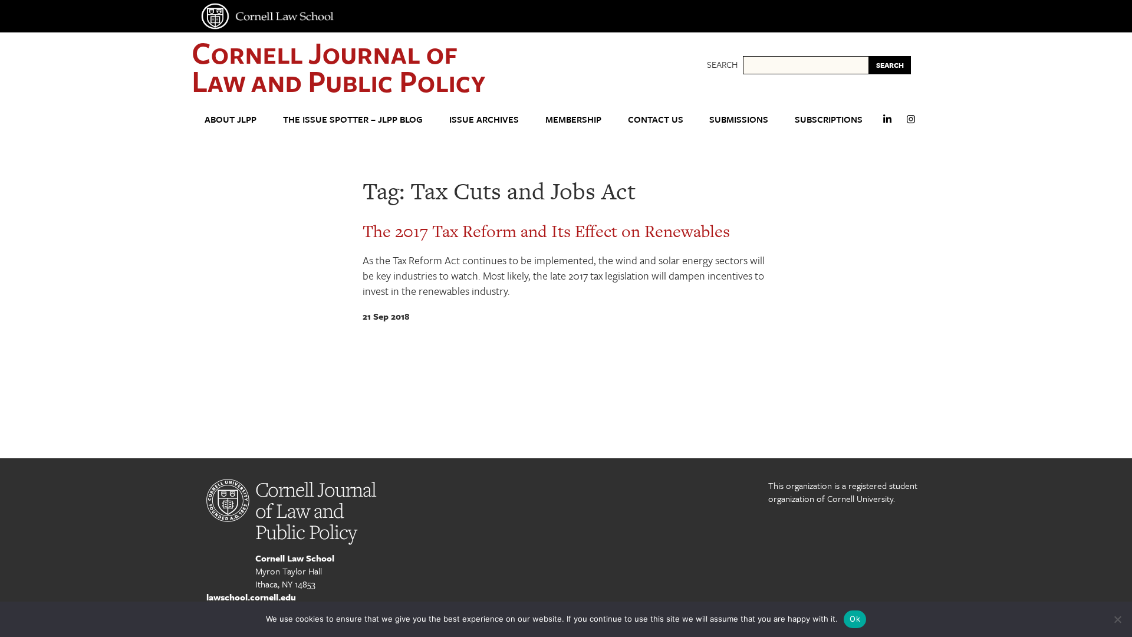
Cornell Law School (294, 557)
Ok (855, 618)
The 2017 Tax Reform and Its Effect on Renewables (546, 231)
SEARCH (890, 65)
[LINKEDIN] (887, 124)
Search (722, 64)
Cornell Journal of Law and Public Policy (338, 66)
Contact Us (655, 119)
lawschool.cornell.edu (251, 596)
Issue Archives (484, 119)
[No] (1117, 619)
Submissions (738, 119)
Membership (573, 119)
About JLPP (230, 119)
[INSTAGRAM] (911, 124)
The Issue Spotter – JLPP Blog (353, 119)
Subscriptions (829, 119)
